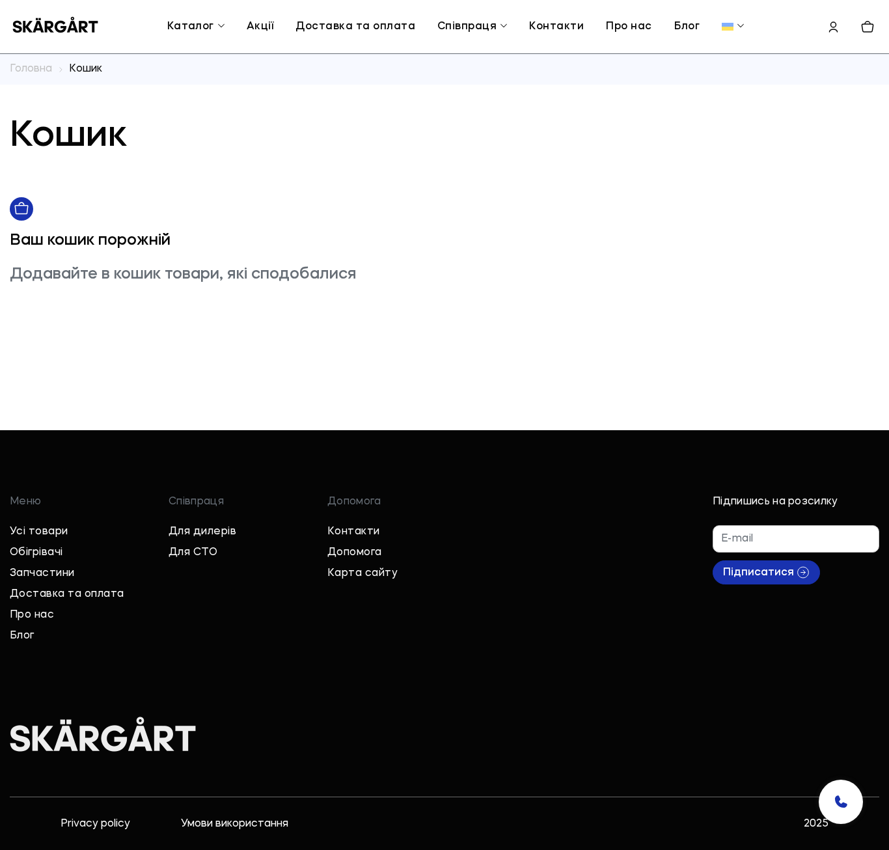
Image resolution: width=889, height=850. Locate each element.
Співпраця (467, 26)
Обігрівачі (36, 552)
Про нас (628, 26)
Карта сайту (362, 573)
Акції (260, 26)
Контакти (556, 26)
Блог (687, 26)
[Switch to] (727, 27)
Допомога (354, 552)
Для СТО (193, 552)
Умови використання (234, 824)
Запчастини (42, 573)
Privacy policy (95, 824)
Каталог (190, 26)
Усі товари (39, 532)
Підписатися (758, 573)
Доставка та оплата (355, 26)
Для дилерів (202, 532)
